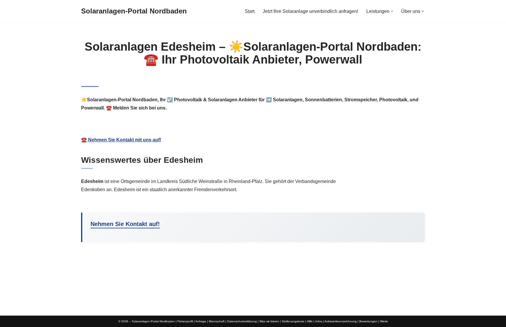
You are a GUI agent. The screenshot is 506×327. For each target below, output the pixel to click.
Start (249, 11)
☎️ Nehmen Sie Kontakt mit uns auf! (121, 139)
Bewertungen (368, 321)
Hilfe (310, 321)
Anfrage (200, 321)
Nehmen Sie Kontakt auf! (125, 224)
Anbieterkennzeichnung (340, 321)
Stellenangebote (293, 321)
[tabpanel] (253, 133)
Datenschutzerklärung (242, 321)
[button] (392, 11)
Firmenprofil (185, 321)
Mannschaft (217, 321)
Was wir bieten (269, 321)
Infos (318, 321)
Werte (384, 321)
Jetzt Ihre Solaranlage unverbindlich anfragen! (310, 11)
